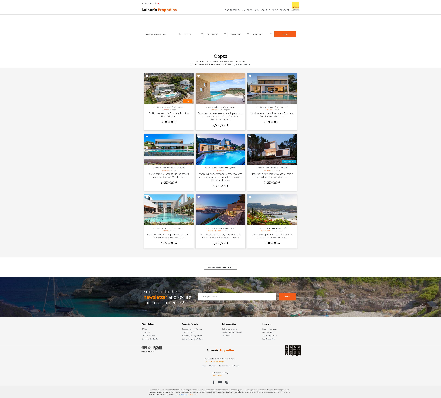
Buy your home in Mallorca (192, 329)
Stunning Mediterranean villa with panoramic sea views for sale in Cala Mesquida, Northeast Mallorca (220, 116)
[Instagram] (227, 382)
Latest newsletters (269, 339)
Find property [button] (232, 10)
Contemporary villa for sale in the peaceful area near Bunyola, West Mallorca (169, 175)
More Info (193, 394)
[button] (158, 3)
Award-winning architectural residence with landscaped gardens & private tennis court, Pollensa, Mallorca (220, 177)
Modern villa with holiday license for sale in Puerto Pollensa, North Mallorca (272, 175)
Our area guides (268, 332)
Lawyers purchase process (232, 332)
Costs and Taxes (188, 332)
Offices (144, 329)
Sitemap (236, 366)
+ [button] (148, 3)
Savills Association (148, 335)
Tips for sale (226, 335)
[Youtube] (220, 382)
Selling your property (229, 329)
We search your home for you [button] (220, 267)
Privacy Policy (224, 366)
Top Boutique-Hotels (270, 335)
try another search (241, 64)
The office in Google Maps (214, 361)
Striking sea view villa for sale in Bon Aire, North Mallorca (169, 115)
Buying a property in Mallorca (192, 339)
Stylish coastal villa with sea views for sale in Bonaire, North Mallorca (272, 115)
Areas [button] (275, 10)
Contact (284, 10)
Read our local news (269, 329)
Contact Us (146, 332)
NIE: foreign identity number (192, 335)
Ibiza (256, 10)
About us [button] (265, 10)
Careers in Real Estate (150, 339)
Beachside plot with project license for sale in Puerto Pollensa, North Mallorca (169, 236)
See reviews (217, 375)
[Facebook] (213, 382)
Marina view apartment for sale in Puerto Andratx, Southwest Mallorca (272, 236)
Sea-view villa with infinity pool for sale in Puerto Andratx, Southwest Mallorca (220, 236)
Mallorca (247, 10)
